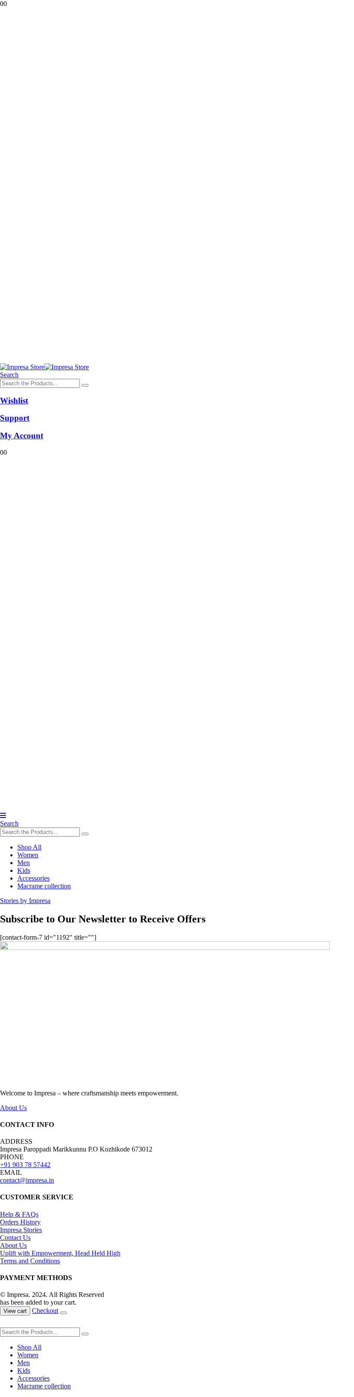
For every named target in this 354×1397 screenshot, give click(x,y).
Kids (23, 870)
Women (27, 855)
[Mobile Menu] (3, 815)
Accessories (33, 878)
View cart (15, 1311)
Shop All (29, 847)
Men (23, 862)
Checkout (45, 1310)
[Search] (85, 385)
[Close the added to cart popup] (63, 1313)
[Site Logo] (44, 367)
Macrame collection (44, 886)
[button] (9, 374)
